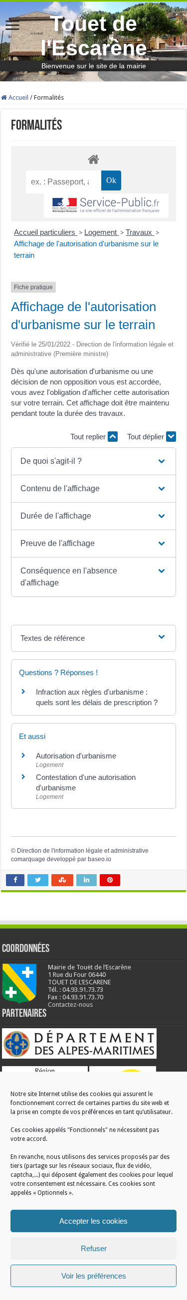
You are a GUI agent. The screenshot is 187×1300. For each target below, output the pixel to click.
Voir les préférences (93, 1276)
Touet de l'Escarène (93, 35)
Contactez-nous (70, 1004)
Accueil (17, 97)
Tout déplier (146, 436)
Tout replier (89, 436)
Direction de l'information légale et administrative (83, 850)
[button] (93, 461)
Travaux (140, 232)
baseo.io (99, 859)
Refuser (94, 1248)
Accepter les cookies (93, 1221)
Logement (101, 232)
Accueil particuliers (45, 232)
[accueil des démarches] (93, 159)
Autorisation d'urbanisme (76, 755)
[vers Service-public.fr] (106, 205)
